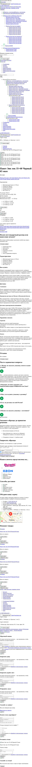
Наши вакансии (7, 609)
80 (6, 231)
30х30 (24, 226)
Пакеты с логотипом (8, 594)
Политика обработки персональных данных (11, 629)
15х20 (5, 226)
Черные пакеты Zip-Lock (12, 23)
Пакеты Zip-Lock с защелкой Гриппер (15, 19)
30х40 (1, 227)
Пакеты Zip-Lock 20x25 (15, 30)
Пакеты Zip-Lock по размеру (13, 26)
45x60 (27, 227)
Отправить (3, 652)
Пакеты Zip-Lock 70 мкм (15, 41)
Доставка (5, 66)
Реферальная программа (9, 71)
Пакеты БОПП (6, 597)
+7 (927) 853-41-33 (4, 5)
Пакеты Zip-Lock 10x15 (15, 27)
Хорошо (2, 766)
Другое (4, 731)
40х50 (21, 227)
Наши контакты (7, 68)
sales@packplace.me (16, 3)
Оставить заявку (4, 244)
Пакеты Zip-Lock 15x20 (15, 28)
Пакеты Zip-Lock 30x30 (15, 31)
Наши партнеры (7, 69)
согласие (6, 646)
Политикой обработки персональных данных (19, 647)
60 (2, 231)
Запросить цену (4, 542)
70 (5, 231)
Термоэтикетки (7, 598)
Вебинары (4, 728)
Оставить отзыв (4, 359)
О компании (6, 64)
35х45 (11, 227)
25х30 (18, 226)
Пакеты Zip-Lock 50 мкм (15, 37)
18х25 (8, 226)
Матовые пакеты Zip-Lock (12, 17)
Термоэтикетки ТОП (11, 49)
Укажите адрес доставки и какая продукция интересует (14, 446)
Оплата (5, 65)
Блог (4, 72)
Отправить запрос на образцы (7, 456)
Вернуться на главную (5, 710)
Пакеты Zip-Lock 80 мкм (15, 43)
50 (0, 231)
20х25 (11, 226)
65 (3, 231)
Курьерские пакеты (8, 596)
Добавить (3, 756)
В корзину (3, 215)
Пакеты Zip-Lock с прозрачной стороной (16, 21)
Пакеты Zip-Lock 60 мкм (15, 39)
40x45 (18, 227)
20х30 (14, 226)
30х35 (27, 226)
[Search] (1, 57)
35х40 (8, 227)
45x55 (24, 227)
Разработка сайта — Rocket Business (13, 630)
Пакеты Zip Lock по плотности (14, 36)
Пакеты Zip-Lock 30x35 (15, 32)
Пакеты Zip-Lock (19, 177)
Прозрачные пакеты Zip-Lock (13, 22)
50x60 (1, 229)
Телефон (2, 450)
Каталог (2, 9)
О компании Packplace (8, 601)
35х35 (5, 227)
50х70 (4, 229)
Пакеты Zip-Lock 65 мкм (15, 40)
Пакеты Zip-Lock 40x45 (15, 34)
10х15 (1, 226)
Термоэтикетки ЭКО (11, 50)
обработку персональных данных (19, 666)
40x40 (14, 227)
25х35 (21, 226)
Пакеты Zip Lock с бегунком (13, 18)
